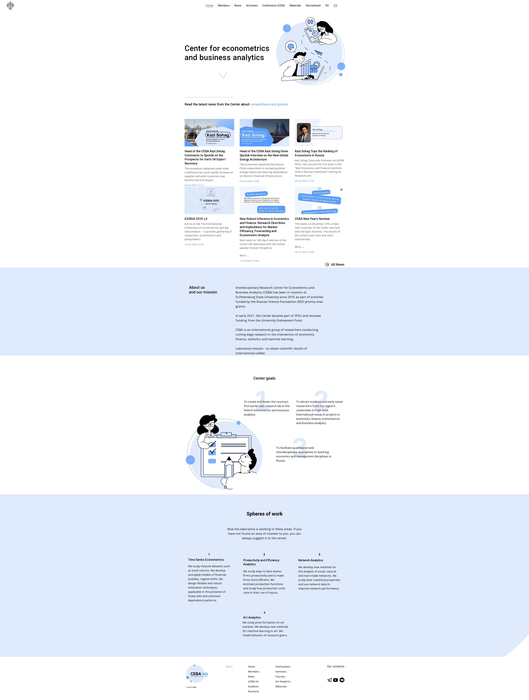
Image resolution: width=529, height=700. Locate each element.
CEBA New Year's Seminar (312, 218)
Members (224, 5)
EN (335, 5)
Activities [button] (252, 5)
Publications (283, 666)
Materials (295, 5)
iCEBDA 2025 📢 (196, 218)
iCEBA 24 (253, 681)
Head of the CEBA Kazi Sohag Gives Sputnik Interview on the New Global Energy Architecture (264, 155)
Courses (280, 676)
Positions (253, 691)
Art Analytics (283, 681)
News (237, 5)
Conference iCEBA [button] (273, 5)
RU (327, 5)
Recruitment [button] (313, 5)
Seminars (281, 671)
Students (253, 686)
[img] (197, 674)
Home (209, 5)
